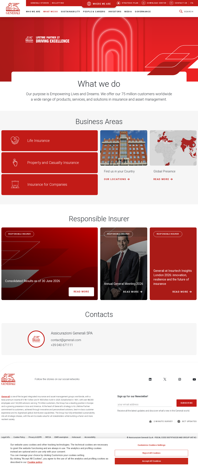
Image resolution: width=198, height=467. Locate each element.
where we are (102, 4)
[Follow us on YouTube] (194, 379)
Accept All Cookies (151, 461)
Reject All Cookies (151, 453)
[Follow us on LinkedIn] (150, 379)
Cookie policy (34, 462)
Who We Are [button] (33, 11)
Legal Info (5, 437)
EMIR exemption (61, 437)
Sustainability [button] (70, 11)
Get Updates (189, 421)
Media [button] (128, 11)
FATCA (48, 437)
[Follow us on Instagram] (179, 379)
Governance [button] (143, 11)
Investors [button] (114, 11)
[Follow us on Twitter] (165, 379)
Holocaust (76, 437)
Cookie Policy (19, 437)
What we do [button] (50, 11)
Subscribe (187, 403)
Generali (5, 396)
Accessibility (89, 437)
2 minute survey (163, 421)
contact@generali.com (66, 340)
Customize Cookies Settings (151, 445)
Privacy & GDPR (35, 437)
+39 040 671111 (62, 345)
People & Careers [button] (94, 11)
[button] (186, 11)
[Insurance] (99, 49)
